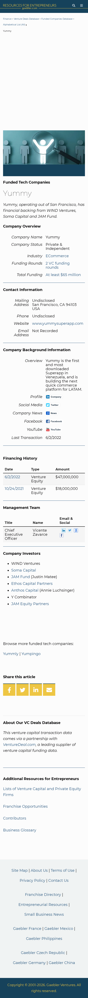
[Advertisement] (44, 82)
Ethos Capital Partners (32, 583)
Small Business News (44, 914)
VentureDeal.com (19, 744)
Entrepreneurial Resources (43, 904)
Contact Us (58, 880)
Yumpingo (31, 654)
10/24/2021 (14, 489)
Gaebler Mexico (58, 928)
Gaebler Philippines (44, 938)
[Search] (73, 6)
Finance (7, 19)
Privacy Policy (32, 880)
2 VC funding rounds (58, 265)
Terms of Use (62, 870)
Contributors (14, 818)
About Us (39, 870)
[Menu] (81, 6)
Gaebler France (27, 928)
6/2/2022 (12, 477)
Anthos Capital (24, 590)
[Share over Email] (49, 689)
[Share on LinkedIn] (36, 689)
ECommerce (57, 256)
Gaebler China (62, 963)
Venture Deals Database (26, 19)
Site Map (19, 870)
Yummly (10, 654)
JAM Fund (20, 577)
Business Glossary (19, 830)
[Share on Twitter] (22, 689)
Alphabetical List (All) (14, 24)
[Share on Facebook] (9, 689)
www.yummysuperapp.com (57, 323)
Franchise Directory (43, 894)
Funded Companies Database (56, 19)
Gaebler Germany (29, 963)
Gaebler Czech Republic (43, 953)
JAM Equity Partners (30, 604)
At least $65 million (63, 275)
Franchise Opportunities (25, 806)
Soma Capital (23, 570)
